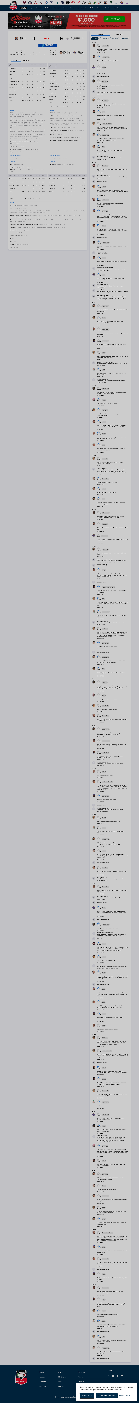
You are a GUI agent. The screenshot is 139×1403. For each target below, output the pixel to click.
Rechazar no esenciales (106, 1395)
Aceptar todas (87, 1395)
